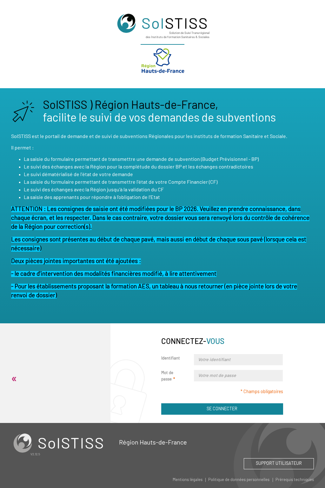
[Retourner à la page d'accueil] (162, 23)
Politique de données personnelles (238, 480)
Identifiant (170, 358)
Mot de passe (167, 376)
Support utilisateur (279, 463)
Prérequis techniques (294, 480)
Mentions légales (187, 480)
